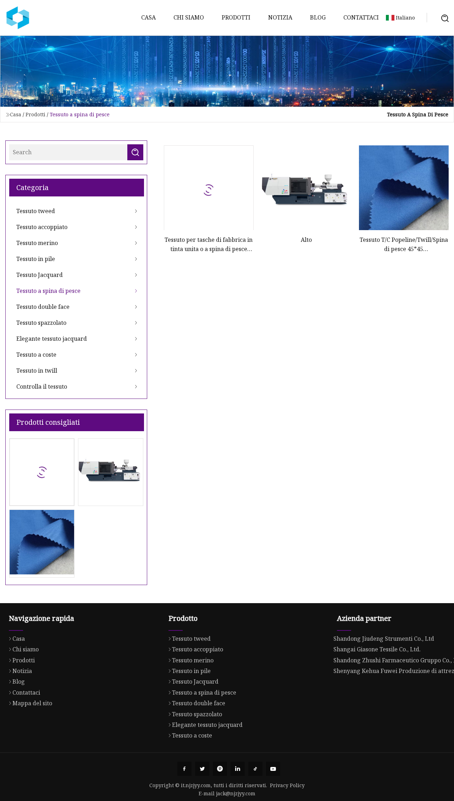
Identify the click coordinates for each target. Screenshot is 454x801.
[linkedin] (238, 769)
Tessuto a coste (36, 354)
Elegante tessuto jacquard (51, 339)
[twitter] (202, 769)
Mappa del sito (32, 703)
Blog (318, 17)
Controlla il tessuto (41, 386)
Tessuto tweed (35, 211)
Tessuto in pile (35, 259)
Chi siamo (188, 17)
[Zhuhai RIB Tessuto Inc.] (17, 17)
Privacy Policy (287, 785)
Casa (148, 17)
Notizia (280, 17)
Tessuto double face (43, 307)
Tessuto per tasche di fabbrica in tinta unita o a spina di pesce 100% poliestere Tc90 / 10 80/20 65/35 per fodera (209, 245)
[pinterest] (220, 769)
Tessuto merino (37, 243)
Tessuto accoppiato (41, 227)
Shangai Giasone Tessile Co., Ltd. (377, 649)
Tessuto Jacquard (39, 275)
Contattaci (361, 17)
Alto (306, 240)
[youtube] (273, 769)
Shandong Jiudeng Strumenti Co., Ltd (383, 639)
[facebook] (184, 769)
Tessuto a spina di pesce (48, 291)
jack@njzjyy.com (235, 793)
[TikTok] (255, 769)
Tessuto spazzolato (41, 323)
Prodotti (236, 17)
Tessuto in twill (36, 370)
